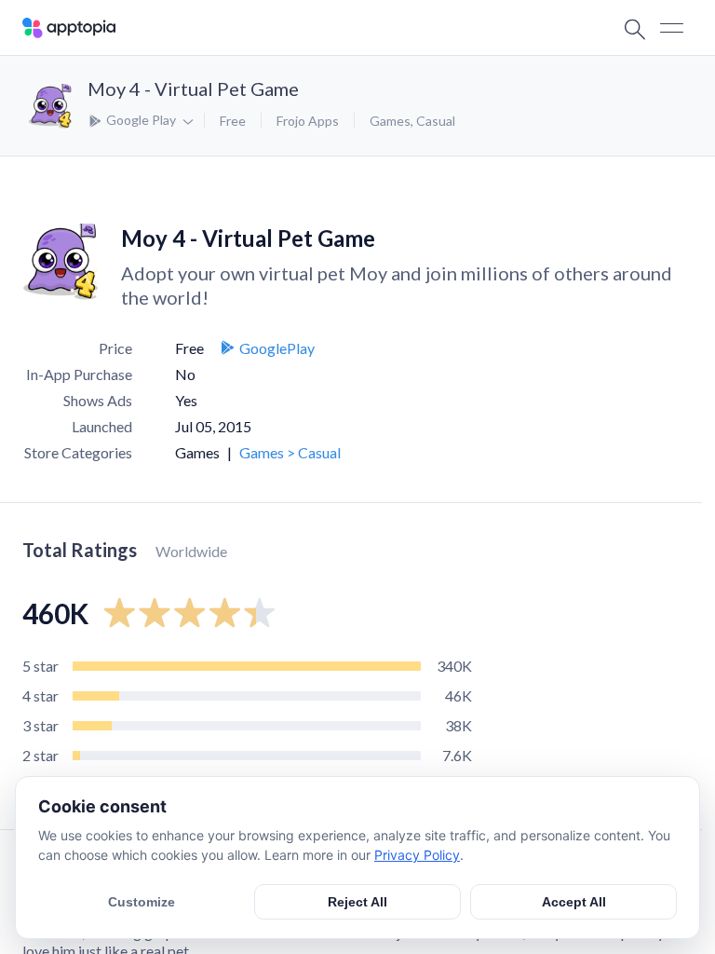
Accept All (574, 901)
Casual (435, 121)
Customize (141, 901)
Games (390, 121)
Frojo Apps (308, 121)
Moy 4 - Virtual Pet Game (193, 88)
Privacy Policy (417, 855)
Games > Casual (290, 452)
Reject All (357, 901)
